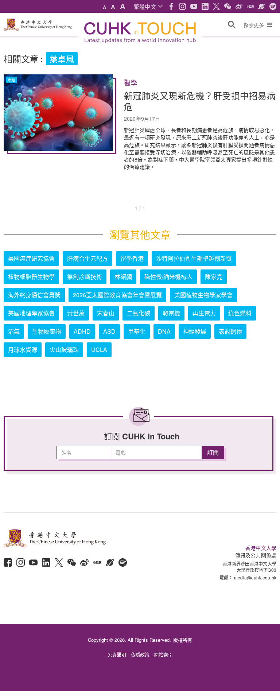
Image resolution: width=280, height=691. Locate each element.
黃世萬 (76, 313)
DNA (164, 331)
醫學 (130, 82)
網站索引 (163, 654)
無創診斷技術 (84, 276)
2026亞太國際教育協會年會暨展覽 (117, 295)
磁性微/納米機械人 (168, 276)
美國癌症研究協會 (31, 258)
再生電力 (204, 313)
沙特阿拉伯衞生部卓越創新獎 (194, 258)
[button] (148, 6)
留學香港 (132, 258)
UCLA (99, 349)
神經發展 (194, 331)
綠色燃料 (240, 313)
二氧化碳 (138, 313)
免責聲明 (116, 654)
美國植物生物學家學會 (203, 295)
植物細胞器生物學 (31, 276)
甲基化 (136, 331)
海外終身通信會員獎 (34, 295)
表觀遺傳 (230, 331)
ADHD (82, 331)
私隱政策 (140, 654)
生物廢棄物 (46, 331)
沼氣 (14, 331)
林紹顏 (123, 276)
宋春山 (105, 313)
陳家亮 (213, 276)
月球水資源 (22, 349)
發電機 (171, 313)
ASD (109, 331)
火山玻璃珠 (64, 349)
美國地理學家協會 (31, 313)
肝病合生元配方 (87, 258)
